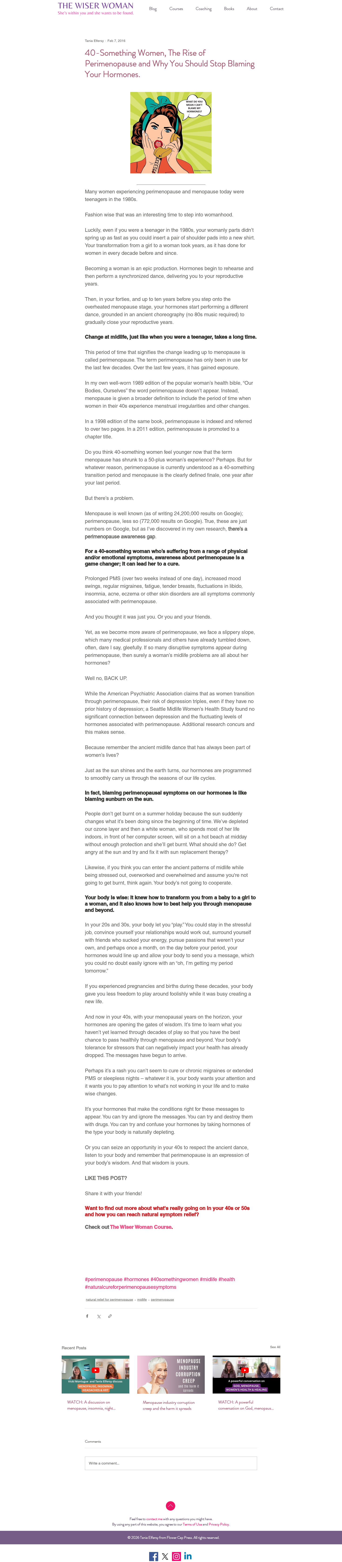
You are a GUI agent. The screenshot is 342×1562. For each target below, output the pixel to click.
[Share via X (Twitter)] (98, 1316)
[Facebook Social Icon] (153, 1556)
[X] (165, 1556)
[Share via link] (110, 1316)
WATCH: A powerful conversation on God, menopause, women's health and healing (246, 1405)
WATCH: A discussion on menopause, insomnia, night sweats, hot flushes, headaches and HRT (92, 1405)
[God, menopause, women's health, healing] (246, 1375)
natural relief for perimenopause (109, 1299)
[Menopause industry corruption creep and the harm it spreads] (171, 1375)
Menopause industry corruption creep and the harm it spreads (169, 1405)
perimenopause (162, 1299)
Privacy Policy (219, 1524)
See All (275, 1347)
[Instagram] (176, 1556)
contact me (154, 1519)
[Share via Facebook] (87, 1316)
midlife (142, 1299)
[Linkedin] (187, 1556)
